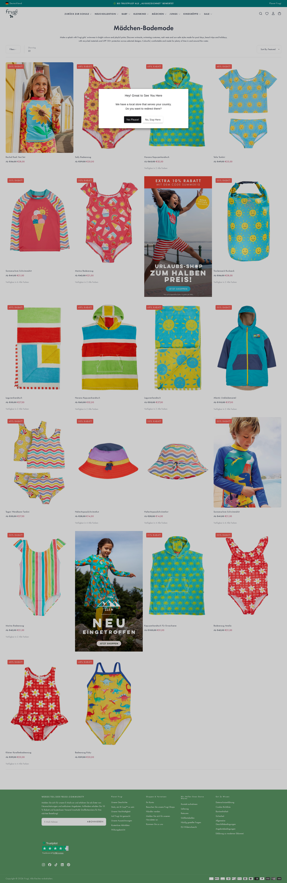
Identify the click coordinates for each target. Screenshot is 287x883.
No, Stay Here (153, 119)
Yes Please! (132, 119)
